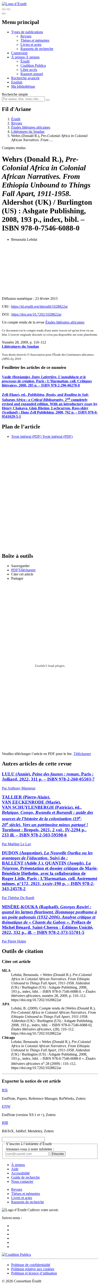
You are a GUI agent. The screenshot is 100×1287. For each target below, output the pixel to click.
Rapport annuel (31, 74)
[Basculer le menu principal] (4, 13)
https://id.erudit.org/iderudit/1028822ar (39, 306)
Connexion (19, 53)
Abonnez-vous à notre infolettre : (30, 1149)
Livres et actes (30, 45)
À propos (33, 57)
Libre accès (28, 70)
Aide (14, 1169)
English (16, 82)
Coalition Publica (33, 65)
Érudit (25, 61)
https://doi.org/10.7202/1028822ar (36, 314)
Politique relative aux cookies (32, 1269)
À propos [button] (18, 57)
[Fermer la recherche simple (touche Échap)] (8, 9)
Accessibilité (20, 1173)
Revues (25, 36)
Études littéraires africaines (30, 127)
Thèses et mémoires (34, 40)
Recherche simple (15, 94)
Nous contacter (22, 1181)
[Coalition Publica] (16, 1255)
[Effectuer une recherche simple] (4, 9)
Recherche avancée (25, 78)
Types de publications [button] (27, 32)
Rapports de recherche (36, 49)
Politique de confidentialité (30, 1265)
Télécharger (82, 754)
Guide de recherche (25, 1177)
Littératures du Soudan (27, 132)
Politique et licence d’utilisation (34, 1273)
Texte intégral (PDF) (26, 436)
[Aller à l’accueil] (14, 4)
